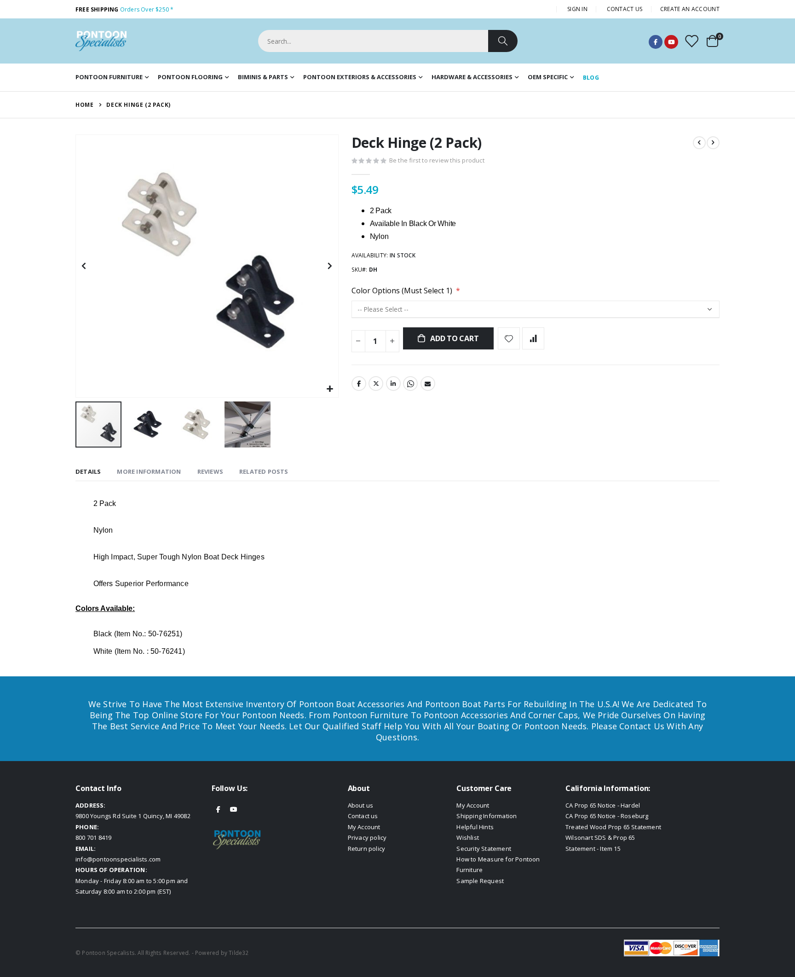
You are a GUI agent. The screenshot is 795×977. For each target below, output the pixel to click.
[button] (330, 389)
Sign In (577, 9)
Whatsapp (410, 383)
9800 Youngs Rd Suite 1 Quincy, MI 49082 (132, 816)
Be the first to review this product (436, 160)
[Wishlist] (691, 41)
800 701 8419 (93, 837)
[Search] (503, 41)
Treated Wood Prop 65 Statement (613, 827)
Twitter (376, 383)
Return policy (367, 848)
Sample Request (480, 881)
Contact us (363, 816)
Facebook (655, 42)
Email (428, 383)
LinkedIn (393, 383)
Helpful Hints (475, 827)
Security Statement (483, 848)
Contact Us (625, 9)
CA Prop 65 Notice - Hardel (602, 805)
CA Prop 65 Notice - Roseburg (607, 816)
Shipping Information (486, 816)
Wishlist (467, 837)
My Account (364, 827)
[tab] (88, 472)
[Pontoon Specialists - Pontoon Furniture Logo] (101, 41)
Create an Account (690, 9)
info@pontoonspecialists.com (118, 859)
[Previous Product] (699, 142)
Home (84, 105)
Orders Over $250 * (124, 9)
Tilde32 (238, 952)
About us (361, 805)
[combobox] (388, 41)
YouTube (671, 42)
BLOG (591, 77)
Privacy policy (367, 837)
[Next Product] (713, 142)
